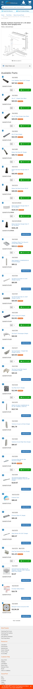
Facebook (3, 680)
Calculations (4, 644)
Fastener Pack (15, 497)
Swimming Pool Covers (6, 631)
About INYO (4, 660)
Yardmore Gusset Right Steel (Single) (21, 442)
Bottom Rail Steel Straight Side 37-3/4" (20, 170)
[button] (30, 686)
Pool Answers (4, 646)
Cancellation (4, 663)
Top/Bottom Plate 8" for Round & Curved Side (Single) (20, 243)
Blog (2, 677)
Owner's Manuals (5, 650)
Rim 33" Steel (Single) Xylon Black (20, 116)
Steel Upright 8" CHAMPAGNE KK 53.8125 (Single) (20, 261)
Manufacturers (4, 648)
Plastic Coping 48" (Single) (18, 315)
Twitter (2, 682)
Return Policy (4, 665)
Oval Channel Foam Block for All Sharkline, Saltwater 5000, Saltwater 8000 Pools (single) (21, 570)
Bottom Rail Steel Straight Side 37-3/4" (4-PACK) (20, 206)
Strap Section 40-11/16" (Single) (20, 533)
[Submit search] (3, 7)
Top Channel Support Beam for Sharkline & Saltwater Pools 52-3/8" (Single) (21, 479)
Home (2, 15)
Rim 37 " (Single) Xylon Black (19, 98)
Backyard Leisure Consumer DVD (20, 606)
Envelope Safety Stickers (18, 588)
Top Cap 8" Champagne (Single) (20, 333)
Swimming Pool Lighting (6, 633)
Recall (2, 668)
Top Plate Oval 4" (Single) (18, 387)
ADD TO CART (26, 90)
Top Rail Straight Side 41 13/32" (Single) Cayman (20, 297)
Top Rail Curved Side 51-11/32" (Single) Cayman (20, 279)
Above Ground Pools (19, 15)
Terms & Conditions (5, 670)
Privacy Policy (4, 651)
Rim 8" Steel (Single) (17, 134)
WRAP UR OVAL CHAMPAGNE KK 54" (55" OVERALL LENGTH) (20, 406)
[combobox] (16, 7)
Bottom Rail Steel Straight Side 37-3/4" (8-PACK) (20, 224)
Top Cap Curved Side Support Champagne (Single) (19, 370)
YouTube (3, 684)
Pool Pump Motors (5, 638)
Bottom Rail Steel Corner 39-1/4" (20, 188)
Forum (2, 678)
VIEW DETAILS (26, 234)
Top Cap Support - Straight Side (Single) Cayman (20, 351)
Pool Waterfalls (4, 634)
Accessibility (4, 653)
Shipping (3, 661)
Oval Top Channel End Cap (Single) (21, 551)
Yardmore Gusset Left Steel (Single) (21, 424)
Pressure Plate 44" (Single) (18, 515)
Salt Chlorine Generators (7, 636)
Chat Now (28, 11)
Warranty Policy (5, 667)
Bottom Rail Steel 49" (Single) (19, 152)
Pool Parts (9, 15)
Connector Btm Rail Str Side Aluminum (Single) (19, 460)
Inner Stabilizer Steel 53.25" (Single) (21, 80)
